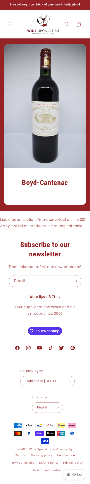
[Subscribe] (75, 281)
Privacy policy (73, 463)
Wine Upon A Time (42, 449)
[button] (10, 24)
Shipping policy (41, 455)
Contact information (47, 470)
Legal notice (66, 455)
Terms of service (23, 463)
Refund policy (49, 463)
